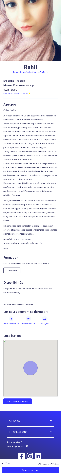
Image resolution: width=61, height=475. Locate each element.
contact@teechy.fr (16, 446)
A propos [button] (14, 420)
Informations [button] (18, 432)
